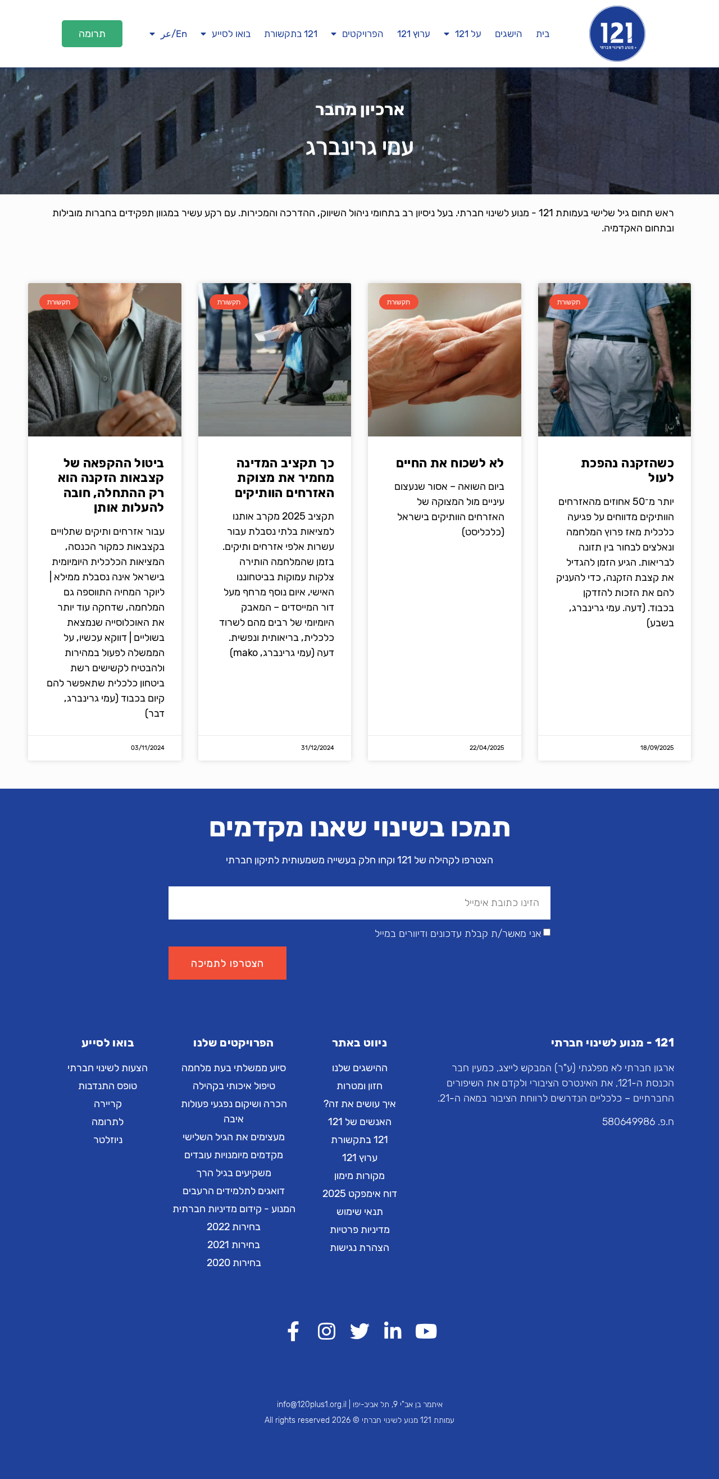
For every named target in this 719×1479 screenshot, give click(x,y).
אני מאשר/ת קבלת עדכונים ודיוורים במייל (458, 934)
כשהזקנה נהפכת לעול (627, 470)
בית (542, 33)
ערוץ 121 (413, 33)
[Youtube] (426, 1331)
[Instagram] (326, 1331)
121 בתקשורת (290, 33)
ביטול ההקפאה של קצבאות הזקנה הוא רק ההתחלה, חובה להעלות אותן (111, 485)
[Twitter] (360, 1331)
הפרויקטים (363, 33)
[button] (92, 33)
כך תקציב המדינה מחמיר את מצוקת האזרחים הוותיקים (284, 478)
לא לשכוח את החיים (450, 463)
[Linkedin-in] (393, 1331)
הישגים (508, 33)
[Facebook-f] (293, 1331)
